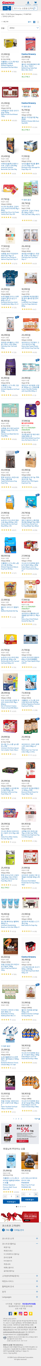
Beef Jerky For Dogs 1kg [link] (29, 925)
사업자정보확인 (23, 1334)
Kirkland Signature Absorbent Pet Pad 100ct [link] (9, 66)
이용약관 (17, 1304)
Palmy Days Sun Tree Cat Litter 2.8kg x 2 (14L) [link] (30, 751)
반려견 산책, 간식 (8, 16)
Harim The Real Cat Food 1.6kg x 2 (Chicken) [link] (9, 1107)
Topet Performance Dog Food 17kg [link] (9, 482)
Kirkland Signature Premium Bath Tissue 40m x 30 (10, 1187)
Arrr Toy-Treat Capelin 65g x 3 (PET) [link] (31, 662)
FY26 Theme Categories (14, 14)
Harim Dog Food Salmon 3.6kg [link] (9, 969)
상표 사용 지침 (20, 1308)
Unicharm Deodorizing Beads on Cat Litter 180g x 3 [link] (10, 926)
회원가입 (7, 1247)
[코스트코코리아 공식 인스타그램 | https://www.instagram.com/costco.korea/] (21, 1314)
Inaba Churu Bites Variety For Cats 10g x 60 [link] (9, 838)
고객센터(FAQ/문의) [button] (10, 1276)
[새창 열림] (5, 1338)
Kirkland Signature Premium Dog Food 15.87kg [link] (31, 705)
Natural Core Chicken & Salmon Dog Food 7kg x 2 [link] (9, 258)
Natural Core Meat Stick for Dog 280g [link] (10, 435)
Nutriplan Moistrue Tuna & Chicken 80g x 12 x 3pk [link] (9, 1064)
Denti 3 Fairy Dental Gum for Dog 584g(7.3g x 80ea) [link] (30, 525)
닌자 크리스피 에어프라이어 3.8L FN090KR (29, 1180)
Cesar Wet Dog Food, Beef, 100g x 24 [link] (30, 972)
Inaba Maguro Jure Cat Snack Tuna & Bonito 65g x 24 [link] (30, 569)
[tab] (20, 1238)
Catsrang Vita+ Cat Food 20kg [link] (9, 347)
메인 (2, 14)
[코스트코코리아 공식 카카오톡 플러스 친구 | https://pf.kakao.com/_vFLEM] (16, 1314)
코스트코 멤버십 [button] (9, 1243)
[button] (35, 8)
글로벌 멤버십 (9, 1271)
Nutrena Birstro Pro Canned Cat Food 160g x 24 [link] (10, 662)
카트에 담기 (11, 1202)
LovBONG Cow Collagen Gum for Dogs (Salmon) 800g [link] (30, 304)
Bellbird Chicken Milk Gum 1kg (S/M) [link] (30, 122)
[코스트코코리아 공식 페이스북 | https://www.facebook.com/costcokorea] (10, 1314)
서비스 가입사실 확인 (10, 1353)
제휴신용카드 (9, 1267)
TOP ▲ (37, 1119)
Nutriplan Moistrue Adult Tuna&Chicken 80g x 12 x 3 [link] (9, 303)
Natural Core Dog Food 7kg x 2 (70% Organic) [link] (30, 836)
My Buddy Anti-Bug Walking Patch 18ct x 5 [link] (8, 1015)
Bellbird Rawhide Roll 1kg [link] (9, 611)
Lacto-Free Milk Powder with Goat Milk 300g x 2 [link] (29, 390)
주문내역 (7, 1264)
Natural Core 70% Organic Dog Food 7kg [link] (30, 482)
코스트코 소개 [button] (8, 1238)
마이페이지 (8, 1261)
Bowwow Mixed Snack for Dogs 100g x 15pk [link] (30, 793)
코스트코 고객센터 (11, 1225)
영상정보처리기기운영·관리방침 (20, 1306)
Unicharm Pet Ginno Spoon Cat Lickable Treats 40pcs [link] (10, 749)
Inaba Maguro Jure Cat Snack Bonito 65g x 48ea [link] (30, 1057)
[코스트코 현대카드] (20, 1143)
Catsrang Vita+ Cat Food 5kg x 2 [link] (29, 258)
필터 (29, 22)
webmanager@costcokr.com (13, 1332)
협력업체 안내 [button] (8, 1286)
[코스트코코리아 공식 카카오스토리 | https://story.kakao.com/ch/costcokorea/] (30, 1314)
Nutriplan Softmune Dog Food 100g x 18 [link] (9, 793)
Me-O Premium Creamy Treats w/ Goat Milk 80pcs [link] (9, 707)
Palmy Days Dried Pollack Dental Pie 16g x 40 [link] (30, 620)
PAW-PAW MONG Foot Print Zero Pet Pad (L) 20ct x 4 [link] (31, 439)
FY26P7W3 (27, 14)
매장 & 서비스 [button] (8, 1281)
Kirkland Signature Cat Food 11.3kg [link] (10, 390)
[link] (10, 52)
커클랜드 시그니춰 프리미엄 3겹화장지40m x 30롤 (11, 1180)
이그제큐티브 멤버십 (11, 1254)
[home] (8, 3)
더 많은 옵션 (26, 106)
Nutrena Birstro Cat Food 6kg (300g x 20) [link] (9, 525)
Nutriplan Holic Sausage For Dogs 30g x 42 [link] (31, 168)
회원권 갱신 (8, 1251)
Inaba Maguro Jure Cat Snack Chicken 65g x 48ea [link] (30, 1106)
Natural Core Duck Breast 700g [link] (9, 115)
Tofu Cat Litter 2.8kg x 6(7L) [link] (31, 214)
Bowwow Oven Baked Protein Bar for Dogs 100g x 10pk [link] (30, 883)
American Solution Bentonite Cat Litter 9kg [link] (9, 168)
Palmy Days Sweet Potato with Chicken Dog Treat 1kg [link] (30, 347)
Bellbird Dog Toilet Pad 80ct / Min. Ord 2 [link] (29, 69)
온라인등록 (8, 1257)
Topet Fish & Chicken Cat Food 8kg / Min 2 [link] (9, 880)
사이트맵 (8, 1304)
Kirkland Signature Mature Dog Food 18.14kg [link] (9, 568)
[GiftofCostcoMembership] (20, 1221)
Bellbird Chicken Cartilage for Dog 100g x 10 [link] (30, 1015)
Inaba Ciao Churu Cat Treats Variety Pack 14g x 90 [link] (10, 213)
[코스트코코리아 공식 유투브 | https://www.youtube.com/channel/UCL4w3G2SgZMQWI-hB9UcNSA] (26, 1314)
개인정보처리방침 (29, 1304)
